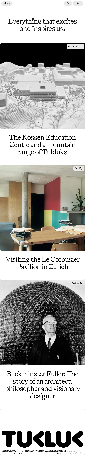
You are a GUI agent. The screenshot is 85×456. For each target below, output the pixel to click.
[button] (2, 3)
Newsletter (38, 451)
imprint (52, 451)
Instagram (7, 451)
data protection (17, 452)
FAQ (46, 451)
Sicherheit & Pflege (62, 452)
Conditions (27, 451)
